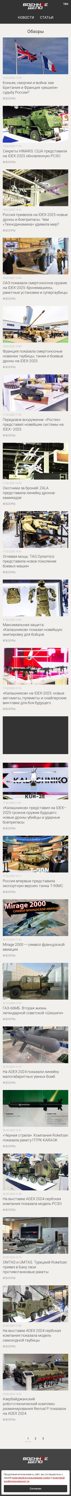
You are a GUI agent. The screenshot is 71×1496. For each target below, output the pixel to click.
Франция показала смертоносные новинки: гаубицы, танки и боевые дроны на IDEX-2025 (33, 356)
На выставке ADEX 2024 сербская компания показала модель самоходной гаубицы (32, 1335)
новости (26, 17)
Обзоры (9, 98)
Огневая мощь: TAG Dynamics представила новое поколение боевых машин (29, 561)
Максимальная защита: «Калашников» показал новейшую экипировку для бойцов (32, 630)
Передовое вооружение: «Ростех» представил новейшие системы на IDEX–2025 (33, 424)
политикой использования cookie (31, 1477)
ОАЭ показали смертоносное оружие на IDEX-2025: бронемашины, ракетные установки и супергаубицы (35, 288)
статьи (46, 17)
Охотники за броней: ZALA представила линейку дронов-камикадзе (29, 493)
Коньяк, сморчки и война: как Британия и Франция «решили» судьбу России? (30, 87)
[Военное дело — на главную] (35, 6)
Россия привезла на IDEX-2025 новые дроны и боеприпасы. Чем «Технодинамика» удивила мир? (35, 219)
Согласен (35, 1488)
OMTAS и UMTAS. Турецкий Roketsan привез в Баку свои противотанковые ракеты (35, 1267)
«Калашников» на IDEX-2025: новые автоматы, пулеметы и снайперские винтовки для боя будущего (35, 698)
